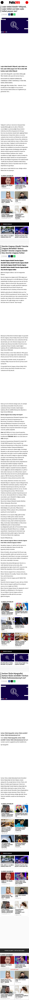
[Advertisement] (14, 49)
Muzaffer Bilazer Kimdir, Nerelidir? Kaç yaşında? (7, 663)
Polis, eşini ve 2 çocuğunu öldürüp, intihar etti (7, 236)
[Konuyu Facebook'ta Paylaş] (9, 14)
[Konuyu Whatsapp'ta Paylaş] (14, 14)
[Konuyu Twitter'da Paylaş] (12, 14)
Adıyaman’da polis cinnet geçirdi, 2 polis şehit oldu (21, 236)
